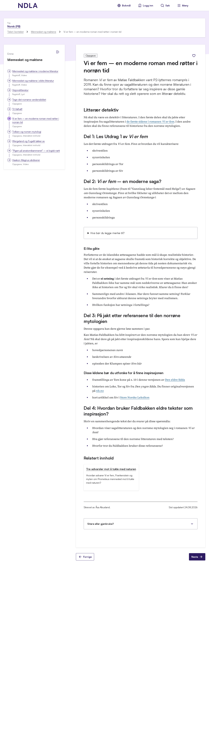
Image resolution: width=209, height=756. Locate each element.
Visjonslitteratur (20, 90)
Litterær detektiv (101, 110)
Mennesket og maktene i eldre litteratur (33, 80)
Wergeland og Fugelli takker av (28, 141)
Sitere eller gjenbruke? (100, 523)
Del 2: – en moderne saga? (122, 181)
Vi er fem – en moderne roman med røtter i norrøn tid (35, 120)
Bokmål (126, 5)
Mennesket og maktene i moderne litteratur (35, 71)
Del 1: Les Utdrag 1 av (115, 136)
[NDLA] (27, 5)
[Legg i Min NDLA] (194, 55)
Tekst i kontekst (15, 31)
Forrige (87, 556)
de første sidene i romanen (150, 121)
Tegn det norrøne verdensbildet (29, 99)
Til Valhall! (17, 109)
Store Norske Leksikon (134, 397)
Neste (194, 556)
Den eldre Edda (175, 380)
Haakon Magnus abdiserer (26, 160)
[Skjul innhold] (57, 52)
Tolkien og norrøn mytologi (26, 131)
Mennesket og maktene (43, 31)
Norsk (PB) (13, 26)
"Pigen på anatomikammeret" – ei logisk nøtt (36, 150)
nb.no (100, 391)
